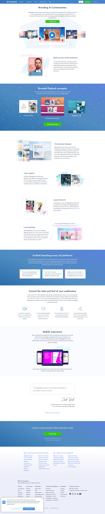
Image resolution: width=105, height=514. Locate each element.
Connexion (95, 1)
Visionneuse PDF (42, 461)
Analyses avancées (50, 492)
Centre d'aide (38, 488)
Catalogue (28, 490)
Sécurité (62, 492)
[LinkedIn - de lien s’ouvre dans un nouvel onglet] (77, 494)
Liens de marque (28, 457)
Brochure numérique (58, 461)
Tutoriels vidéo (38, 496)
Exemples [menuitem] (29, 1)
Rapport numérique (72, 455)
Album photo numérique (74, 461)
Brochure (28, 492)
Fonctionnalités (21, 488)
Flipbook (28, 488)
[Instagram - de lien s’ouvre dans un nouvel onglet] (73, 494)
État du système (64, 494)
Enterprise (20, 494)
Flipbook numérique (58, 455)
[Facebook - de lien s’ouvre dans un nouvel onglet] (70, 494)
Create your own (52, 124)
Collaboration (41, 466)
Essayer (87, 1)
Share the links (48, 272)
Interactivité (48, 488)
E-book (55, 465)
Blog (36, 490)
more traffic (77, 208)
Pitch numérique (72, 466)
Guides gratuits (38, 492)
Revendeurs (63, 496)
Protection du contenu (43, 465)
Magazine (28, 494)
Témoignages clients (39, 494)
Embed (24, 272)
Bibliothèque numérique (59, 463)
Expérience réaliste (50, 490)
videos (72, 272)
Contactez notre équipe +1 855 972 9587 (78, 490)
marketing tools (64, 93)
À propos (62, 488)
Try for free (52, 434)
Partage (26, 468)
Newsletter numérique (73, 459)
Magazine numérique (58, 459)
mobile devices (38, 338)
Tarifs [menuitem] (35, 1)
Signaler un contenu (45, 508)
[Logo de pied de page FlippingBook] (23, 481)
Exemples (20, 492)
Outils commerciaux (43, 459)
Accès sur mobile (42, 463)
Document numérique (73, 457)
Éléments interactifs (43, 455)
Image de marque (28, 455)
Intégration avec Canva (44, 468)
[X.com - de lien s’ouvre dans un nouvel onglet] (75, 494)
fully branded (36, 232)
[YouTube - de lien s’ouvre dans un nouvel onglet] (80, 494)
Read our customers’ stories (52, 412)
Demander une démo (73, 488)
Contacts (62, 490)
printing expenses (37, 298)
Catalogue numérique (58, 457)
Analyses (26, 461)
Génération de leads (43, 457)
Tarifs (19, 490)
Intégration (26, 470)
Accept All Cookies (29, 508)
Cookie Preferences (54, 508)
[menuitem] (21, 2)
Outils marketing (28, 459)
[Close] (42, 498)
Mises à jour (20, 496)
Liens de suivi (27, 463)
